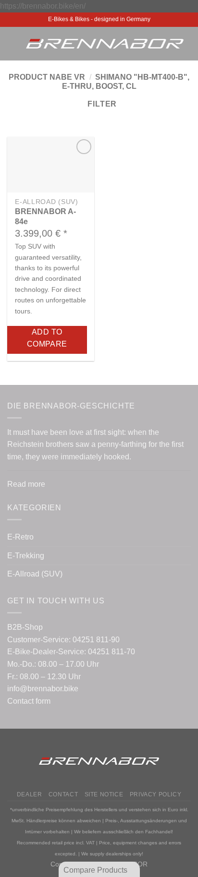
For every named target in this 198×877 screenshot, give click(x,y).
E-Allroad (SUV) (34, 574)
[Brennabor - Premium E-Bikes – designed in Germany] (105, 43)
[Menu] (13, 43)
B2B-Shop (25, 627)
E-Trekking (25, 556)
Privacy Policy (156, 794)
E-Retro (20, 537)
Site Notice (104, 794)
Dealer (29, 794)
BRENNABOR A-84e (45, 216)
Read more (26, 484)
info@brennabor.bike (42, 689)
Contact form (28, 701)
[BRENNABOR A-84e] (50, 164)
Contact (63, 794)
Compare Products (96, 870)
